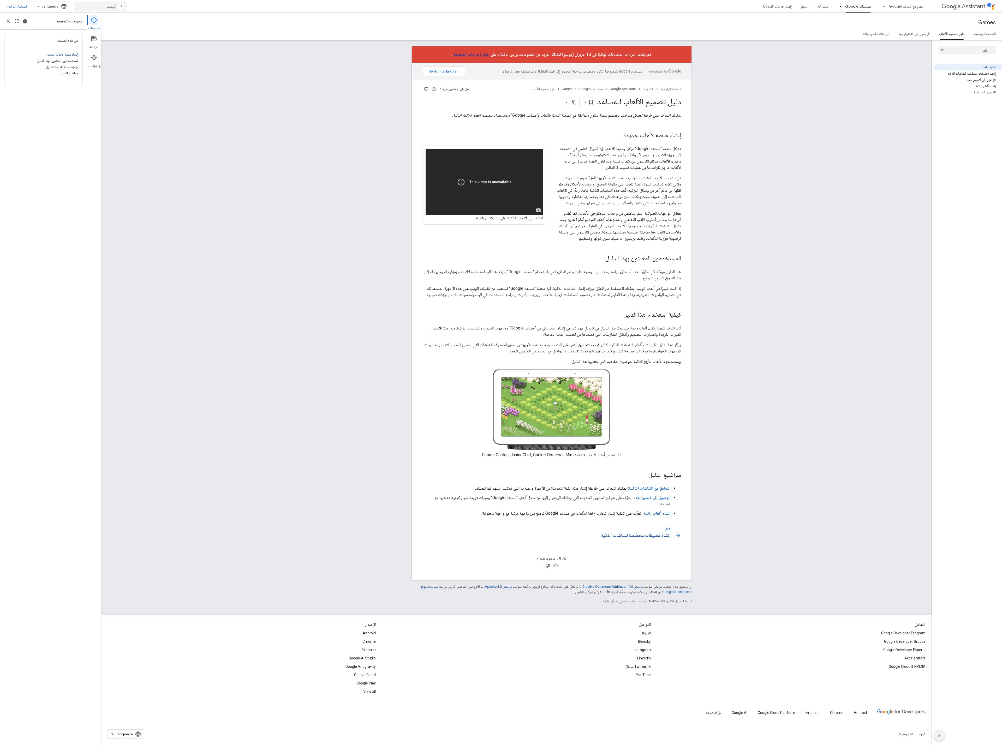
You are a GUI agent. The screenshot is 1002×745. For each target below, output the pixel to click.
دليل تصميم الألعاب (952, 33)
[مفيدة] (434, 89)
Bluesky (644, 641)
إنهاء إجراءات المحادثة (777, 6)
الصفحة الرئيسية (985, 33)
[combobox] (100, 6)
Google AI (739, 713)
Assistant (973, 6)
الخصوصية (906, 734)
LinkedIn (644, 658)
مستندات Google (858, 6)
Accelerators (915, 658)
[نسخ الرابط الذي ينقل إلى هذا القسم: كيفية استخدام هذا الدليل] (618, 315)
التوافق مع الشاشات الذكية (650, 488)
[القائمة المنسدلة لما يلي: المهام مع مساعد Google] (882, 6)
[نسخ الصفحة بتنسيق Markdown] (574, 102)
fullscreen (17, 21)
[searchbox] (967, 50)
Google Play (366, 683)
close (8, 21)
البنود (922, 734)
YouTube (643, 675)
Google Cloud (365, 675)
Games (987, 22)
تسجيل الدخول (16, 6)
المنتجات (648, 89)
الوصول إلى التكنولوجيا (914, 33)
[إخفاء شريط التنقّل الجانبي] (939, 735)
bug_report (25, 21)
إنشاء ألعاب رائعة (657, 513)
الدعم (804, 6)
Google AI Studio (362, 658)
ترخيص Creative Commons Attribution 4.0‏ (612, 586)
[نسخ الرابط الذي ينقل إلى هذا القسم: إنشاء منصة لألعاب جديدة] (618, 136)
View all (369, 691)
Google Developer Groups (905, 641)
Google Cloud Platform (776, 713)
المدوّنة (646, 633)
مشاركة (823, 6)
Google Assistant (623, 89)
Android (369, 633)
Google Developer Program (903, 633)
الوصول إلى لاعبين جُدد (652, 497)
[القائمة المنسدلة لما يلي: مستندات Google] (839, 6)
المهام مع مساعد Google (906, 6)
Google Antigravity (360, 666)
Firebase (369, 650)
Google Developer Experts (904, 650)
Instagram (642, 650)
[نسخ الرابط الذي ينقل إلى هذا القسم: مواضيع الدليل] (643, 475)
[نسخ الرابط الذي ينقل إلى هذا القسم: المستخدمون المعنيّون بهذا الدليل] (600, 259)
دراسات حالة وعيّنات (876, 33)
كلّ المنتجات (713, 713)
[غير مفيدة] (426, 89)
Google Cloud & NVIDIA (907, 666)
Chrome (369, 641)
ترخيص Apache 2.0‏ (498, 586)
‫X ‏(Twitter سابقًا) (638, 666)
